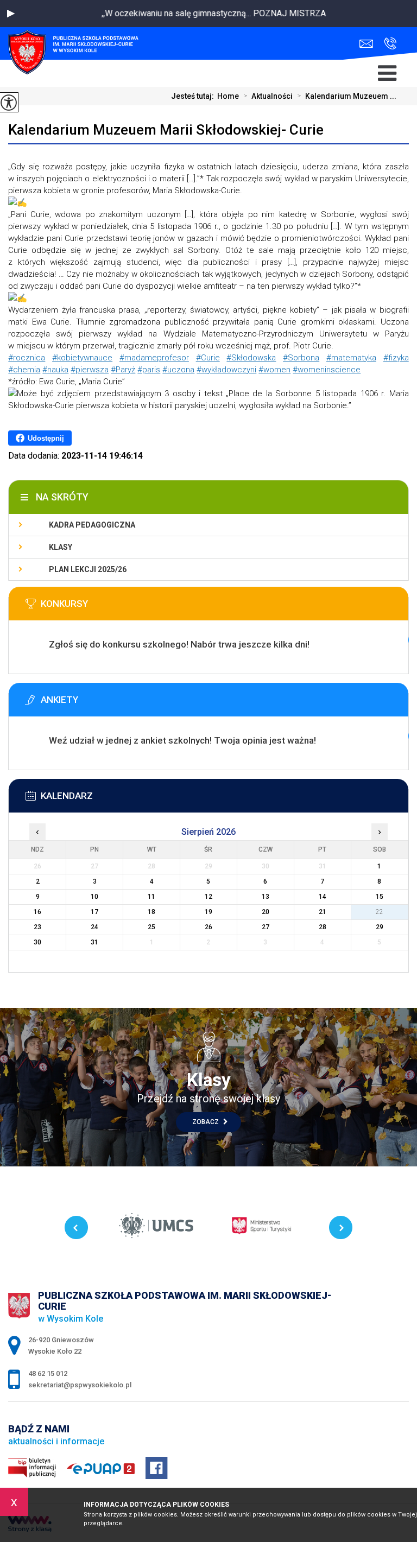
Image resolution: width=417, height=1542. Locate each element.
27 (265, 927)
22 (379, 912)
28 (322, 927)
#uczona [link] (178, 370)
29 (379, 927)
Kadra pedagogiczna (92, 525)
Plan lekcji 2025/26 (88, 569)
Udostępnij (46, 438)
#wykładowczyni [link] (226, 370)
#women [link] (274, 370)
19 (208, 912)
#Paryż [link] (123, 370)
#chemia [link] (24, 370)
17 (94, 912)
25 (151, 927)
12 (208, 896)
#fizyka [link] (396, 358)
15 (379, 896)
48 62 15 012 (387, 43)
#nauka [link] (55, 370)
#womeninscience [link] (327, 370)
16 (37, 912)
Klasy (60, 547)
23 (37, 927)
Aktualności (268, 96)
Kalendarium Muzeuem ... (346, 96)
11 (151, 896)
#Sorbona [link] (301, 358)
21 (322, 912)
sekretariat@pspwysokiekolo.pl (368, 43)
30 (37, 942)
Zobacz (206, 1122)
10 (94, 896)
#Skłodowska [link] (251, 358)
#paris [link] (148, 370)
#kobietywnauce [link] (82, 358)
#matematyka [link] (351, 358)
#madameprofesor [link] (154, 358)
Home (228, 96)
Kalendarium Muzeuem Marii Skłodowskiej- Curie (166, 130)
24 (94, 927)
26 (208, 927)
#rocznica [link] (26, 358)
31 (94, 942)
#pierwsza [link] (90, 370)
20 (265, 912)
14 (322, 896)
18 (151, 912)
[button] (11, 13)
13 (265, 896)
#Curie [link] (208, 358)
